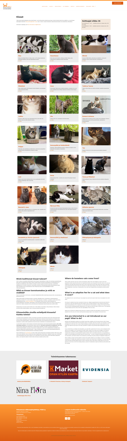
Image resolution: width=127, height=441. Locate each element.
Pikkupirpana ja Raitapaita (91, 237)
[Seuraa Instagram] (69, 418)
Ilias (19, 56)
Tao (83, 148)
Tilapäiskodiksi (18, 421)
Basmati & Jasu (23, 207)
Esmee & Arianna (88, 116)
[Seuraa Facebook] (66, 418)
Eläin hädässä (117, 3)
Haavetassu (54, 56)
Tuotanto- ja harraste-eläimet (21, 420)
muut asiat (25, 417)
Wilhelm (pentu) (88, 207)
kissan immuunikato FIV (30, 301)
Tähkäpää (21, 268)
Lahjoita (51, 6)
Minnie (84, 56)
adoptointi (20, 417)
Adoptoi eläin (44, 6)
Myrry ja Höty (55, 206)
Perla (52, 175)
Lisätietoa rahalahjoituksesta (70, 415)
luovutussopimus (28, 332)
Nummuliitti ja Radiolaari (59, 237)
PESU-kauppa (88, 6)
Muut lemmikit (18, 419)
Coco (52, 86)
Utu (51, 116)
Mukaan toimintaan (19, 422)
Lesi (19, 177)
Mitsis (52, 266)
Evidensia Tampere (87, 381)
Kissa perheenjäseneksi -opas (31, 21)
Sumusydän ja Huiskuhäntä (59, 145)
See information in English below (34, 24)
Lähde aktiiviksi (58, 6)
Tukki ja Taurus (87, 86)
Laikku (20, 116)
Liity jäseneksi (66, 6)
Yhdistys (72, 6)
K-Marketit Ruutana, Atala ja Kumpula (60, 381)
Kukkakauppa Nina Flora (24, 395)
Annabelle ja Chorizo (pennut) (28, 237)
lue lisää (19, 60)
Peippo (20, 146)
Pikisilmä (21, 86)
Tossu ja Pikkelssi (88, 177)
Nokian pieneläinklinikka (23, 381)
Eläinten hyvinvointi (80, 6)
